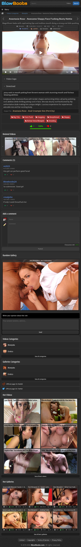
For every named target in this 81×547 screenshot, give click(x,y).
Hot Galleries (8, 481)
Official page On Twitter (14, 389)
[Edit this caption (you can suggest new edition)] (78, 23)
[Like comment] (5, 174)
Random (45, 29)
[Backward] (2, 146)
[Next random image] (77, 284)
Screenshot (56, 29)
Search (76, 3)
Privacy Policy (56, 540)
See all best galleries (40, 534)
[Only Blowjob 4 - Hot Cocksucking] (40, 285)
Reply (76, 165)
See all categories (40, 356)
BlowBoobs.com (38, 545)
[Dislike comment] (11, 174)
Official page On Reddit (14, 384)
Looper (35, 29)
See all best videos (40, 476)
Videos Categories (10, 338)
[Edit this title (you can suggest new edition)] (74, 19)
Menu (7, 9)
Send (40, 332)
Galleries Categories (11, 361)
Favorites (25, 29)
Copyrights (31, 540)
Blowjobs (21, 26)
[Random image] (26, 497)
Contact (22, 540)
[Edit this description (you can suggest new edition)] (76, 92)
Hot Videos (7, 394)
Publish (40, 249)
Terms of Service (43, 540)
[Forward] (78, 146)
